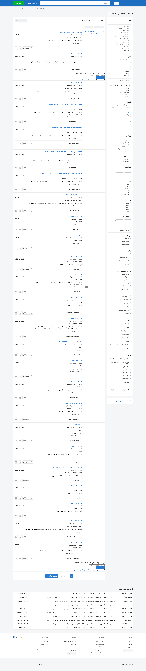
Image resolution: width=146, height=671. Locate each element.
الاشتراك (101, 77)
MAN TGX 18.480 (127, 608)
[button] (20, 48)
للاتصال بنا (130, 647)
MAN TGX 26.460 (76, 256)
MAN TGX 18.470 (127, 601)
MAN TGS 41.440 (76, 53)
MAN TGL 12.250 (127, 627)
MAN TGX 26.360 (76, 503)
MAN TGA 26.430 (76, 297)
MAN (80, 235)
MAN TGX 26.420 (76, 542)
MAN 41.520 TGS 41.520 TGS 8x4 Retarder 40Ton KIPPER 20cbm (61, 173)
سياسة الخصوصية (88, 79)
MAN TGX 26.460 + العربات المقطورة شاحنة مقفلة (67, 467)
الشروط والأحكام (100, 641)
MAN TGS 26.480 (76, 382)
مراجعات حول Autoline (98, 650)
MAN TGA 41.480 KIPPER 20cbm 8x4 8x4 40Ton (67, 127)
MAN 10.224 (78, 274)
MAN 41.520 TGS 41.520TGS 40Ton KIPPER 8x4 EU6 (65, 104)
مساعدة (131, 644)
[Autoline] (127, 3)
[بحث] (108, 3)
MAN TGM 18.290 (76, 216)
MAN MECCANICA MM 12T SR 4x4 (71, 32)
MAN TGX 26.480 (76, 521)
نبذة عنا (131, 641)
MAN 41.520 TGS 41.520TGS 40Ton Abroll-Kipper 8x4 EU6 (63, 152)
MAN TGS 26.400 (76, 83)
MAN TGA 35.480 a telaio (74, 195)
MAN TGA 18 (128, 605)
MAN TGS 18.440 (127, 624)
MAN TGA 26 (128, 597)
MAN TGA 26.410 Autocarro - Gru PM (70, 342)
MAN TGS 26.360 (127, 620)
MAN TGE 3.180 (77, 360)
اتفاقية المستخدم (78, 79)
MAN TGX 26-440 (76, 446)
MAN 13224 (78, 425)
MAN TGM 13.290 (76, 318)
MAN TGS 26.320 (76, 485)
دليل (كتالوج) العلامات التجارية (97, 652)
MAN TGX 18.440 (127, 593)
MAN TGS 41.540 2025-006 (73, 403)
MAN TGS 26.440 (127, 612)
